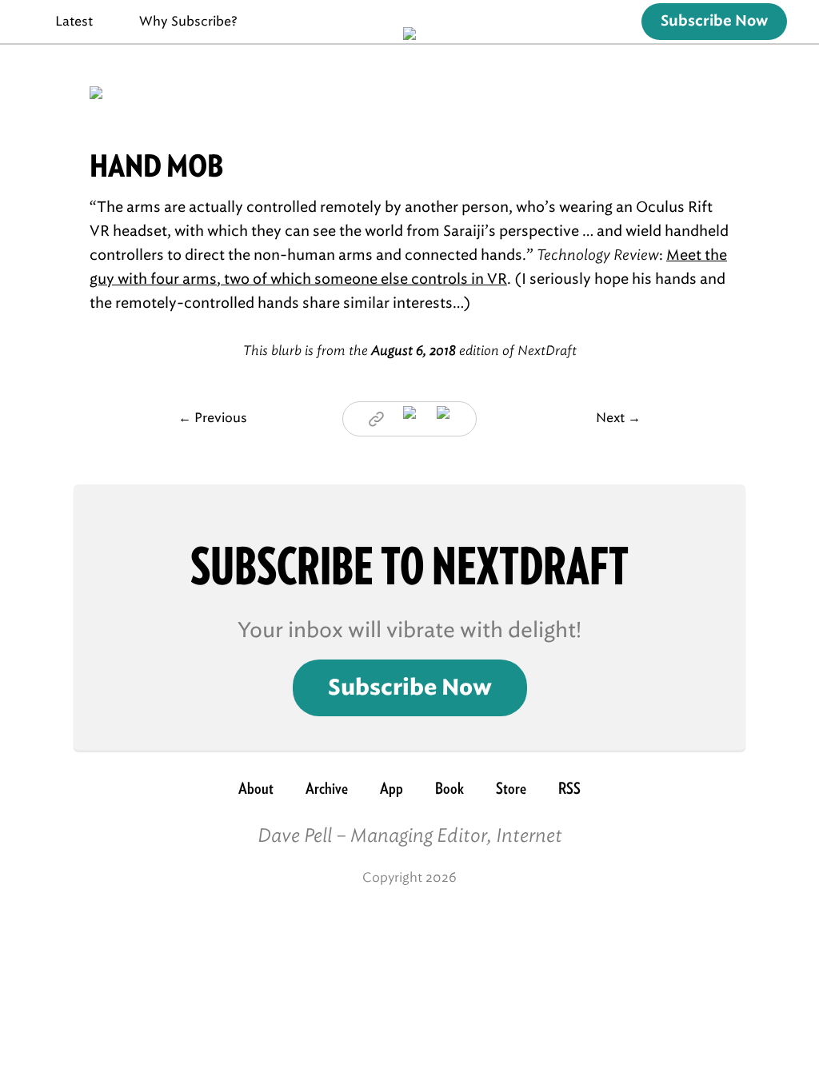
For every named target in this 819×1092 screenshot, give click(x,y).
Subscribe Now (714, 21)
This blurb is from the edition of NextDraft (410, 350)
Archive (327, 788)
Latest (74, 21)
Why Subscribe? (188, 21)
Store (511, 788)
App (391, 788)
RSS (569, 788)
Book (449, 788)
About (256, 788)
